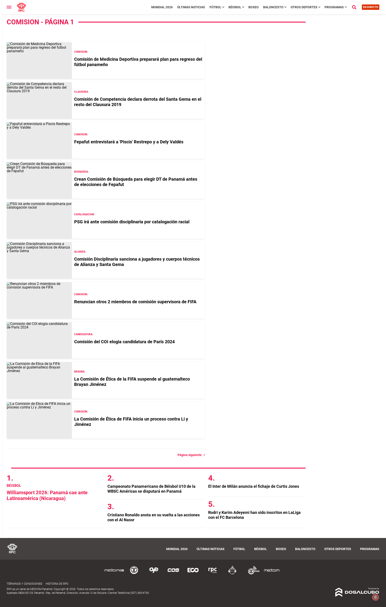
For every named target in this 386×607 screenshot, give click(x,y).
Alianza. (80, 251)
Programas (334, 7)
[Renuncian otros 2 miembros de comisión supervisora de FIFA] (39, 300)
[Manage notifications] (375, 597)
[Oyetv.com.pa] (154, 573)
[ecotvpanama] (193, 573)
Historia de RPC (57, 583)
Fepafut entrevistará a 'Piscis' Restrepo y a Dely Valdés (128, 141)
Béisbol (235, 7)
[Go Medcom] (114, 573)
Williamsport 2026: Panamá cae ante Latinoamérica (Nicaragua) (47, 495)
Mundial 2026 (162, 7)
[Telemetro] (134, 573)
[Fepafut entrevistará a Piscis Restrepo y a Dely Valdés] (39, 140)
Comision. (81, 51)
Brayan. (79, 371)
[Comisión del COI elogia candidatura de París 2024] (39, 340)
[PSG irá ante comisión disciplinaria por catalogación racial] (39, 220)
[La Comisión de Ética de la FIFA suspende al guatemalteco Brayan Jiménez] (39, 380)
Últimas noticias (191, 7)
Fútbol (215, 7)
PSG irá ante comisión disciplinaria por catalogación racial (131, 221)
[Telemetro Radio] (252, 573)
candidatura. (83, 334)
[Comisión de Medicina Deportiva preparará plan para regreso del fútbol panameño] (39, 60)
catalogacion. (84, 214)
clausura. (81, 91)
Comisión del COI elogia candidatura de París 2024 (124, 341)
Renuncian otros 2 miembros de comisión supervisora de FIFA (135, 301)
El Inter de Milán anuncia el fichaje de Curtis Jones (253, 486)
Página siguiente (191, 454)
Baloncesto (273, 7)
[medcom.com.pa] (271, 573)
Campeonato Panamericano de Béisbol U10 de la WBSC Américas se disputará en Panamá (151, 489)
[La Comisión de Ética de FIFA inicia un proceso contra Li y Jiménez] (39, 420)
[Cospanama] (173, 573)
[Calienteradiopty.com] (232, 573)
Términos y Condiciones (24, 583)
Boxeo (253, 7)
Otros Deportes (304, 7)
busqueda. (81, 171)
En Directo (370, 7)
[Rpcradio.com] (212, 573)
